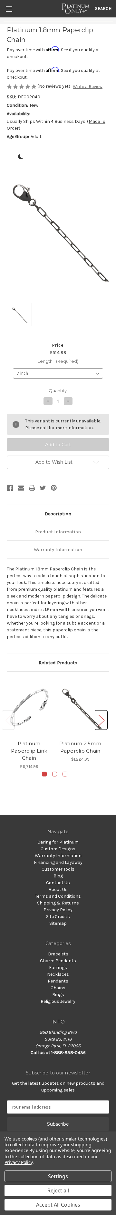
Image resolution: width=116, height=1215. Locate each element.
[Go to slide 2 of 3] (54, 774)
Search (103, 8)
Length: (58, 361)
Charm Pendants (58, 960)
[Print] (32, 487)
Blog (58, 876)
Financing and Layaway (58, 862)
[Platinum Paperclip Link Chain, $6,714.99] (29, 707)
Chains (58, 988)
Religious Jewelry (58, 1001)
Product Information (58, 532)
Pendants (58, 981)
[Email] (21, 487)
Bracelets (58, 954)
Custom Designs (58, 849)
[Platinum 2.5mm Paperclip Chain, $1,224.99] (80, 707)
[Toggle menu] (9, 9)
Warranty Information (58, 549)
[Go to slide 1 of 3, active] (44, 774)
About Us (58, 889)
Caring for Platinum (58, 842)
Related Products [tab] (58, 663)
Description (58, 514)
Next (101, 720)
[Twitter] (43, 487)
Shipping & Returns (58, 903)
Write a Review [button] (87, 86)
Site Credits (58, 916)
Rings (58, 994)
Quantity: (58, 390)
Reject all (58, 1190)
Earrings (58, 967)
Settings (58, 1176)
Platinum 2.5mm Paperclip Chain (80, 747)
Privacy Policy (58, 910)
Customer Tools (58, 869)
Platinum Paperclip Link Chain (29, 750)
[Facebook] (10, 487)
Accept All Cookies (58, 1204)
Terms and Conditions (58, 896)
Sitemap (58, 923)
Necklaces (58, 974)
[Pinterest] (54, 487)
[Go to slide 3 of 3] (65, 774)
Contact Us (58, 882)
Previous (8, 720)
